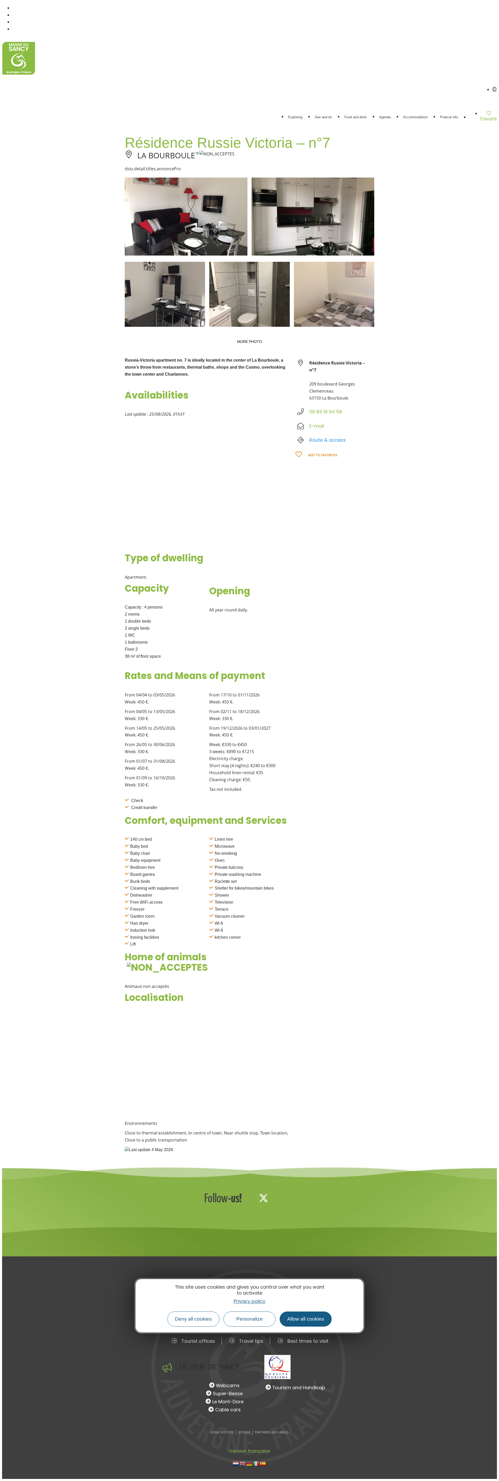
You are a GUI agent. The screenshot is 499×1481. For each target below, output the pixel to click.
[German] (249, 1463)
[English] (242, 1463)
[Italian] (256, 1463)
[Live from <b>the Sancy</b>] (167, 1367)
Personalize (249, 1319)
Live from (207, 1367)
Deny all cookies (193, 1319)
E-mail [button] (316, 426)
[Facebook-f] (246, 1198)
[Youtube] (298, 1198)
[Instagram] (280, 1198)
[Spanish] (263, 1463)
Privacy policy (249, 1301)
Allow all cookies (305, 1319)
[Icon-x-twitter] (263, 1198)
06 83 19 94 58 (325, 411)
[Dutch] (236, 1463)
